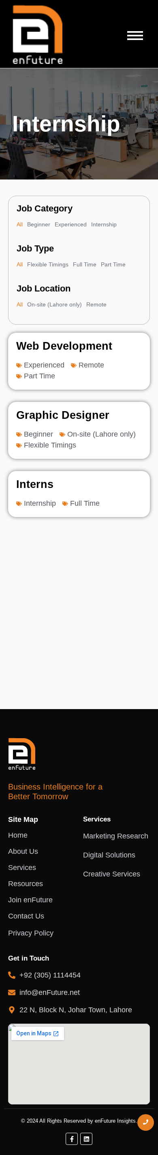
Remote (96, 304)
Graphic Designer (62, 415)
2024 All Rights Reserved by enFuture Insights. (82, 1121)
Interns (34, 484)
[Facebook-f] (72, 1139)
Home (18, 835)
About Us (23, 851)
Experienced (71, 224)
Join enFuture (30, 900)
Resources (25, 884)
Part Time (113, 264)
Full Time (84, 264)
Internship (104, 224)
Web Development (64, 346)
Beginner (38, 224)
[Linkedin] (86, 1139)
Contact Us (26, 916)
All (20, 224)
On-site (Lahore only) (54, 304)
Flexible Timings (47, 264)
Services (22, 868)
